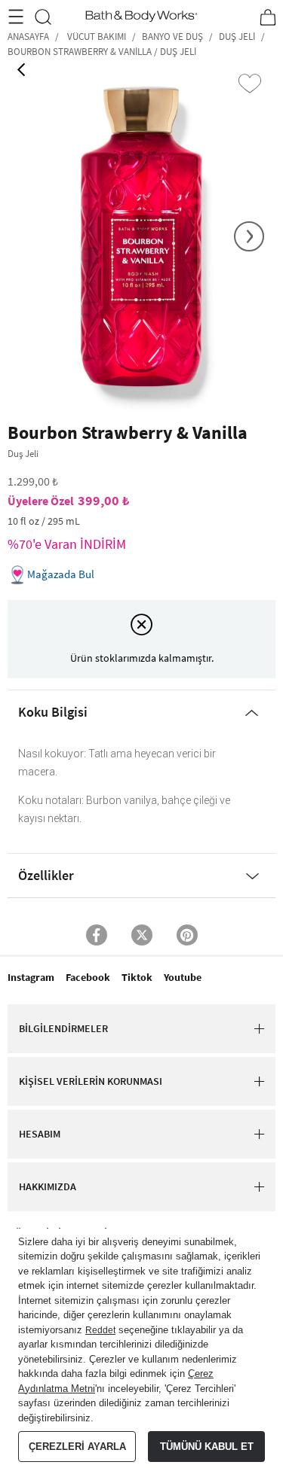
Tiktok (137, 977)
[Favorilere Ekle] (249, 83)
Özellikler (46, 875)
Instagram (31, 977)
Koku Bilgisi (53, 711)
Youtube (182, 977)
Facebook (88, 977)
